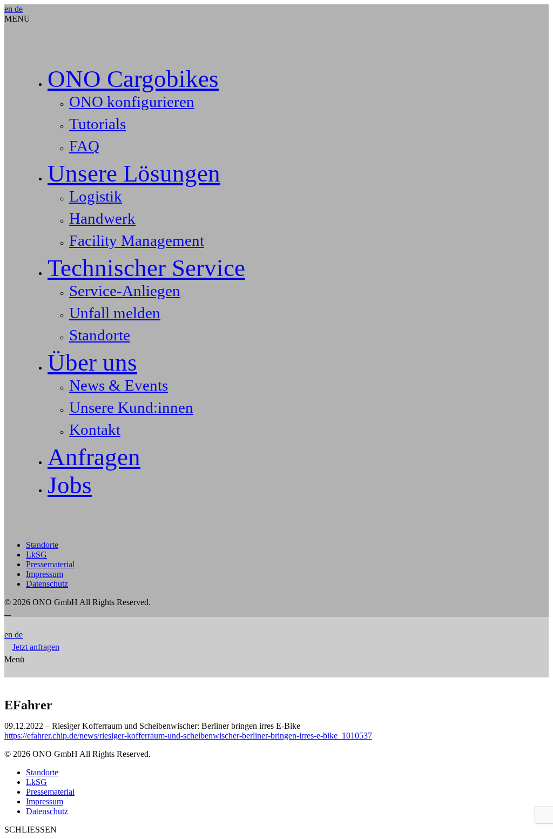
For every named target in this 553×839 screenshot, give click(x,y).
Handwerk (102, 218)
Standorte (99, 335)
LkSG (36, 554)
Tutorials (97, 123)
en (9, 9)
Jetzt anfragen (35, 647)
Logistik (95, 196)
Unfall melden (114, 312)
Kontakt (94, 429)
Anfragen (94, 457)
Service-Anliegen (124, 290)
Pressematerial (50, 564)
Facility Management (136, 240)
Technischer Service (146, 267)
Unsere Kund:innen (131, 407)
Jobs (70, 485)
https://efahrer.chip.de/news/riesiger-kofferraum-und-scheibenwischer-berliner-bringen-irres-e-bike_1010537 (188, 735)
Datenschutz (47, 583)
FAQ (84, 146)
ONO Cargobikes (133, 78)
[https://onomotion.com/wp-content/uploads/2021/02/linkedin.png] (5, 611)
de (19, 9)
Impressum (44, 574)
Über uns (92, 362)
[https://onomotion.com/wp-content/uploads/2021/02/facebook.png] (10, 611)
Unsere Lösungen (134, 173)
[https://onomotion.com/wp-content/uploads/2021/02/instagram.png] (7, 611)
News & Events (118, 385)
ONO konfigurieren (131, 101)
